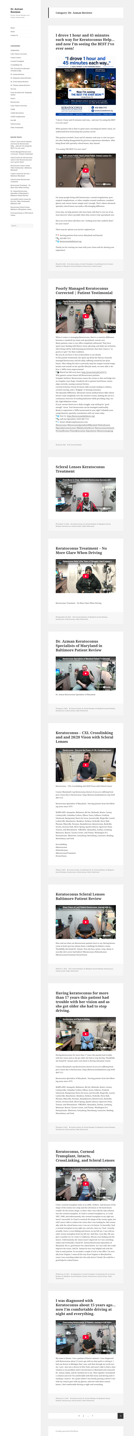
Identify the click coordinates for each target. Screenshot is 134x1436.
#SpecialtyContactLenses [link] (66, 428)
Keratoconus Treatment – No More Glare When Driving (81, 550)
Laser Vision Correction (19, 106)
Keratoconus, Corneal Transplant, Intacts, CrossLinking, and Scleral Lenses (85, 1156)
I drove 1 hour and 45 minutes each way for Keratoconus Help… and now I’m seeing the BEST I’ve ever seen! (85, 42)
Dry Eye (13, 89)
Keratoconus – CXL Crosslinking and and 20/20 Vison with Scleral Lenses (84, 737)
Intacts (13, 98)
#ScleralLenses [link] (104, 425)
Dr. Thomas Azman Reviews (20, 85)
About (13, 32)
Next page (120, 1416)
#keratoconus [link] (61, 425)
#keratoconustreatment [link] (104, 428)
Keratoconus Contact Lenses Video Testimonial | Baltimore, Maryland (21, 168)
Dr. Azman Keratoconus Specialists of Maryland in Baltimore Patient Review (20, 193)
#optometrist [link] (91, 431)
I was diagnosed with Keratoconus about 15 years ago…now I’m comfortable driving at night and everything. (86, 1307)
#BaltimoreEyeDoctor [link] (85, 428)
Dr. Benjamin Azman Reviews (21, 78)
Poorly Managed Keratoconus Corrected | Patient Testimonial (84, 290)
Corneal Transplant (17, 61)
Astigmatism (15, 50)
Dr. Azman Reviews (17, 10)
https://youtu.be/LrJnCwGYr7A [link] (93, 372)
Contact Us (14, 35)
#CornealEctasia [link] (62, 431)
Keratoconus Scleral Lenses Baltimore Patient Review (80, 896)
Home (13, 28)
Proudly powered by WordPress (67, 1431)
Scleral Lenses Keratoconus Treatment (80, 469)
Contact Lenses (16, 58)
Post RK (13, 120)
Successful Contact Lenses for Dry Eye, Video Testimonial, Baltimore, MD (21, 201)
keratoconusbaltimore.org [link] (70, 241)
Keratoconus (15, 102)
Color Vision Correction (19, 54)
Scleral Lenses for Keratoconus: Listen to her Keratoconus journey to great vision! (22, 160)
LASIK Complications (18, 117)
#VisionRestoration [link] (77, 431)
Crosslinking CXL (16, 65)
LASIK (13, 109)
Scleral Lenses (16, 124)
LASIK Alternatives (17, 113)
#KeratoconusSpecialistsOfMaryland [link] (82, 425)
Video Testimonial (17, 128)
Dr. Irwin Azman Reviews (19, 82)
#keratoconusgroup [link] (105, 431)
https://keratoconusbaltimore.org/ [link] (81, 416)
